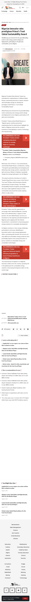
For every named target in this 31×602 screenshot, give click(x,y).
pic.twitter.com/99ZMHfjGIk (14, 154)
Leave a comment (24, 335)
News (3, 25)
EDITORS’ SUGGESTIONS (10, 274)
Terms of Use (11, 599)
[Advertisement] (15, 16)
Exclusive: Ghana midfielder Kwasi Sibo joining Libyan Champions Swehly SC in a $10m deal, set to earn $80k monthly (15, 383)
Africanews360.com (13, 323)
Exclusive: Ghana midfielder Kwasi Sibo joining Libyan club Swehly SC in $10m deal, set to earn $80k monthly (15, 376)
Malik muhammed (9, 49)
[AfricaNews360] (9, 7)
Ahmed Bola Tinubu (13, 316)
